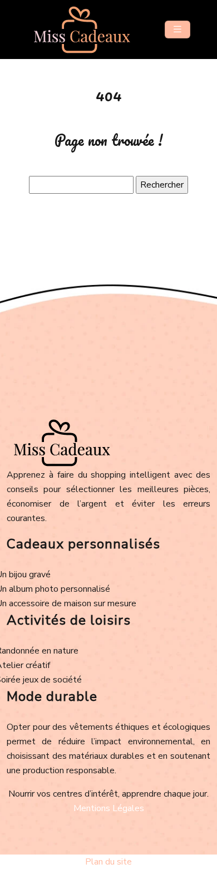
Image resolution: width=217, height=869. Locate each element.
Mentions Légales (108, 808)
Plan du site (108, 862)
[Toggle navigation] (177, 29)
